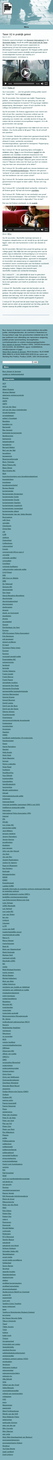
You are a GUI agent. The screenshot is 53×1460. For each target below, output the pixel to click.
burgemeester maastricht (12, 505)
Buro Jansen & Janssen (11, 344)
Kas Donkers (7, 868)
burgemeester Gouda (10, 500)
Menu (26, 27)
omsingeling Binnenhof (11, 1062)
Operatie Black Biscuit (10, 1086)
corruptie (5, 555)
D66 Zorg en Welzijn (10, 578)
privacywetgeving (9, 1158)
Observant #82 (8, 1051)
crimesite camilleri (9, 558)
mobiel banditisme (9, 999)
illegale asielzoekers (10, 790)
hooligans (6, 770)
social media (7, 1257)
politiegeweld (7, 1147)
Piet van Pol (7, 1124)
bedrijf (36, 152)
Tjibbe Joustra (8, 1327)
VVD (4, 1399)
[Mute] (42, 83)
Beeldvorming (7, 436)
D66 (4, 575)
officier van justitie (9, 1054)
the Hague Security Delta (12, 1318)
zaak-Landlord (8, 1452)
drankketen (6, 616)
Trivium (5, 1338)
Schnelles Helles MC (10, 1251)
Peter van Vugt (8, 1121)
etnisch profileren (9, 642)
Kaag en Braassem (9, 866)
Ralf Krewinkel (8, 1173)
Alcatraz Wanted (8, 392)
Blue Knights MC (8, 471)
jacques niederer (9, 834)
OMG (4, 1060)
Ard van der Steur (9, 407)
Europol (5, 651)
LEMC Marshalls (8, 906)
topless (5, 1332)
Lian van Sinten (8, 914)
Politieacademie (8, 1141)
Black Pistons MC (9, 465)
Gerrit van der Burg (10, 706)
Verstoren (6, 1364)
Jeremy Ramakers (9, 837)
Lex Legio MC (7, 911)
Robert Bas (6, 1213)
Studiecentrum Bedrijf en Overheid (15, 1292)
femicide (5, 668)
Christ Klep (6, 529)
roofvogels (6, 1231)
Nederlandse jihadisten (11, 1028)
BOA (4, 474)
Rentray (5, 1187)
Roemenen (6, 1222)
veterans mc (7, 1376)
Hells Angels (7, 752)
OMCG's (5, 1057)
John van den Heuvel (10, 851)
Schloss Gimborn (9, 1248)
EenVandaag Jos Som (11, 627)
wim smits (6, 1434)
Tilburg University (9, 1321)
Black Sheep (7, 468)
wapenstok (6, 1408)
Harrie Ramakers (9, 747)
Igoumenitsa (7, 787)
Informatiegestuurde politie (12, 796)
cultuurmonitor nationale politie (14, 569)
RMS (4, 1208)
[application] (25, 73)
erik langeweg (7, 639)
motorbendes (7, 1007)
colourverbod (7, 546)
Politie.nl (11, 88)
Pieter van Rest (8, 1129)
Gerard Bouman (8, 700)
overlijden (35, 190)
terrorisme (6, 1315)
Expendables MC (9, 659)
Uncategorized (8, 1341)
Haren (4, 744)
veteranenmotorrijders (11, 1373)
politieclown (6, 1144)
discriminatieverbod (10, 601)
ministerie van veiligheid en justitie (15, 990)
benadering (6, 445)
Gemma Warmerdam (10, 694)
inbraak (5, 793)
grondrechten (7, 726)
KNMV (4, 880)
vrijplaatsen (6, 1396)
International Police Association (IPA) (16, 813)
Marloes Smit (7, 955)
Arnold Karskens (8, 413)
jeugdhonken (7, 842)
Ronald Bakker (8, 1228)
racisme (5, 1167)
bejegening (6, 439)
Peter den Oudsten (9, 1115)
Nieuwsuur (6, 1033)
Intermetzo (6, 810)
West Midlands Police (10, 1417)
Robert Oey (6, 1216)
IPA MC (5, 822)
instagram (6, 799)
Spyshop (5, 1269)
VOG (4, 1382)
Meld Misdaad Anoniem (11, 970)
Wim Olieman (7, 1431)
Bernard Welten (8, 447)
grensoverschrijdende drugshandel (16, 720)
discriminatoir (7, 604)
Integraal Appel (8, 802)
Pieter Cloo (6, 1126)
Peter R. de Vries (9, 1118)
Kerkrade (6, 871)
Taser (16, 152)
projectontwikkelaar (10, 1161)
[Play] (5, 83)
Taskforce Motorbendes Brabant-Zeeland (18, 1312)
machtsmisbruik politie (11, 935)
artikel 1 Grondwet (9, 418)
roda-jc (5, 1219)
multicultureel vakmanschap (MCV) (16, 1022)
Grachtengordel (8, 715)
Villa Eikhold (7, 1379)
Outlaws (5, 1094)
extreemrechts (8, 662)
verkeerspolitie (8, 1356)
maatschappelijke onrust (11, 932)
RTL (9, 234)
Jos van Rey (7, 857)
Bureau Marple (8, 488)
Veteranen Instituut (9, 1367)
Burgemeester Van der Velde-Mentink (17, 514)
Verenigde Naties (9, 42)
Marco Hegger (8, 940)
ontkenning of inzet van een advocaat (17, 157)
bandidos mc (7, 424)
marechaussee (8, 943)
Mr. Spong (6, 1019)
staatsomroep (7, 1277)
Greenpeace (7, 717)
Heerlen (5, 749)
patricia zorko (7, 1100)
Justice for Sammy (9, 863)
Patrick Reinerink (9, 1106)
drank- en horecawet (10, 613)
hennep (5, 761)
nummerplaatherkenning (12, 1045)
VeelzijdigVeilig (8, 1347)
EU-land (5, 645)
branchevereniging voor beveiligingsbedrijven (20, 476)
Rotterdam (6, 1234)
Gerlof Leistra (7, 703)
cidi (3, 532)
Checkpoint (6, 526)
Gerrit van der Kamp (10, 709)
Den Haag (6, 593)
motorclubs (6, 1010)
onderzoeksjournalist (10, 1068)
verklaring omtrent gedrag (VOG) (15, 1359)
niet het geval (25, 94)
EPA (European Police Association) (15, 633)
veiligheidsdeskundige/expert (13, 1353)
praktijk (34, 203)
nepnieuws (6, 1031)
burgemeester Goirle (10, 497)
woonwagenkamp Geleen (12, 1443)
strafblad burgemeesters (12, 1283)
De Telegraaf (7, 584)
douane (5, 610)
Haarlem (5, 732)
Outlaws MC (7, 1097)
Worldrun (6, 1446)
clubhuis (5, 537)
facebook (6, 665)
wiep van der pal (8, 1425)
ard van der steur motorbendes (14, 410)
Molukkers (6, 1002)
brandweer (6, 482)
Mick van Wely (8, 981)
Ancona (5, 398)
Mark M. (5, 946)
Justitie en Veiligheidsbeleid (13, 374)
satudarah (6, 1243)
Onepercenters (8, 1071)
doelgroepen (7, 607)
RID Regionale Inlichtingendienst (15, 1196)
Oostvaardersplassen (10, 1080)
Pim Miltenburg (8, 1132)
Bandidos (6, 421)
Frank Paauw (7, 680)
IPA (3, 819)
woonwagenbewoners (10, 1440)
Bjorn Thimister (8, 462)
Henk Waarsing (8, 758)
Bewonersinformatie (10, 459)
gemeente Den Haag (10, 685)
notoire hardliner (8, 1042)
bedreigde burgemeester (12, 433)
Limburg (5, 920)
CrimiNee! (6, 564)
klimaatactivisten (8, 874)
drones (5, 619)
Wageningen (7, 1405)
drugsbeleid (7, 622)
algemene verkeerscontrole (13, 395)
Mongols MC (7, 1004)
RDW (4, 1176)
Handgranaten (8, 741)
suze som (6, 1301)
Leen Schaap (7, 903)
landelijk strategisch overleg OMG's (16, 894)
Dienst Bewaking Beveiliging (13, 596)
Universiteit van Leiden (11, 1344)
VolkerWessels (8, 1388)
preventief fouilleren (10, 1155)
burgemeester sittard (10, 511)
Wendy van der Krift (10, 1414)
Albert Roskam (8, 389)
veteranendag (7, 1370)
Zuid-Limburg (7, 1454)
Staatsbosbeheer (9, 1275)
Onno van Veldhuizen (10, 1077)
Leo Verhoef (7, 909)
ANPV (4, 404)
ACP (4, 383)
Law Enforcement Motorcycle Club (15, 900)
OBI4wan (6, 1048)
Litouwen (5, 923)
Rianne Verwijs (8, 1193)
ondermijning (7, 1065)
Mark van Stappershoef (11, 949)
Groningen (6, 729)
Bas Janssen (7, 430)
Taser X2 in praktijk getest (16, 34)
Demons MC (7, 587)
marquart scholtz (9, 958)
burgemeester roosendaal (12, 508)
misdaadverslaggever (10, 993)
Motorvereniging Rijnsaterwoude (15, 1016)
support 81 (6, 1295)
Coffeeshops (7, 543)
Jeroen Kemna (8, 839)
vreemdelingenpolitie (10, 1391)
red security (7, 1184)
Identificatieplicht (8, 784)
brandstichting (7, 479)
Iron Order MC (8, 825)
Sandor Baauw (8, 1240)
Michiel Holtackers (9, 978)
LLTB (4, 926)
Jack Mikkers (7, 831)
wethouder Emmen (9, 1423)
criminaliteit (6, 561)
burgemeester (7, 491)
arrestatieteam (8, 415)
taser (4, 1309)
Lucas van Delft (8, 929)
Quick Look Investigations (12, 1164)
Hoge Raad (6, 767)
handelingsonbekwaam (20, 171)
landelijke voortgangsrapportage (15, 897)
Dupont (5, 625)
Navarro (5, 1025)
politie (4, 1138)
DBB (4, 581)
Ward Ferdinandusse (10, 1411)
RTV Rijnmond (8, 1237)
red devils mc (7, 1182)
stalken (5, 1280)
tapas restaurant (8, 1306)
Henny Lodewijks (9, 764)
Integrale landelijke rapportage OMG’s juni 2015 (21, 805)
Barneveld (6, 427)
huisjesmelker (7, 778)
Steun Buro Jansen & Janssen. (14, 352)
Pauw (4, 1109)
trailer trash (6, 1335)
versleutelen (7, 1362)
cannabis (5, 523)
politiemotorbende (9, 1150)
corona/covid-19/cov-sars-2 (13, 552)
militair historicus (8, 984)
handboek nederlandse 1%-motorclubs (17, 738)
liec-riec (5, 917)
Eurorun (5, 654)
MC (3, 964)
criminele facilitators (10, 566)
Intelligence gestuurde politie (13, 807)
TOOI (4, 1330)
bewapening (7, 456)
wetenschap (7, 1420)
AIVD (4, 386)
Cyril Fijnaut (7, 572)
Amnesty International (35, 40)
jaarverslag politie (9, 828)
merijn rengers (8, 972)
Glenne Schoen (8, 712)
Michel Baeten (8, 975)
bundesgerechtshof (10, 485)
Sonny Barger (7, 1266)
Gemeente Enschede (10, 688)
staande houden (8, 1272)
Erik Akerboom (8, 636)
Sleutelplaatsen (8, 1254)
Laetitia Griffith (8, 886)
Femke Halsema (8, 671)
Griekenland (7, 723)
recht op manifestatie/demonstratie (16, 1179)
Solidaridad (6, 1263)
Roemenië (6, 1225)
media (4, 967)
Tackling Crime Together (11, 1304)
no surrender (7, 1036)
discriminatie (7, 598)
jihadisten (6, 845)
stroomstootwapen (9, 1289)
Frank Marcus (7, 677)
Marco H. (6, 938)
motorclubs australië (10, 1013)
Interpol (5, 816)
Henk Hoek (6, 755)
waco (4, 1402)
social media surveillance (12, 1260)
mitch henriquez (8, 996)
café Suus (6, 520)
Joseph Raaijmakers (10, 860)
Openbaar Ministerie (10, 1083)
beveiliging (6, 453)
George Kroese (8, 697)
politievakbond (8, 1153)
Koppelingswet (8, 883)
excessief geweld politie (11, 656)
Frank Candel (7, 674)
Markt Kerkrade (8, 952)
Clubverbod (6, 540)
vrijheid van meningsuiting (12, 1394)
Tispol (4, 1324)
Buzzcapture (7, 517)
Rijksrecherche (8, 1202)
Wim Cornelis (7, 1428)
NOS (4, 1039)
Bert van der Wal (8, 450)
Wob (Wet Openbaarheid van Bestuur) (17, 1437)
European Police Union (11, 648)
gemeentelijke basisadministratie (15, 691)
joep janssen (7, 848)
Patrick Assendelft (9, 1103)
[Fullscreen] (46, 83)
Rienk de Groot (8, 1199)
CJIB (4, 534)
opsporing (6, 1089)
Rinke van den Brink (10, 1205)
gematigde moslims (10, 683)
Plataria (5, 1135)
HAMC (5, 735)
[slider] (24, 83)
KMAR (4, 877)
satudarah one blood (10, 1245)
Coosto (5, 549)
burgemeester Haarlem (11, 503)
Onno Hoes (6, 1074)
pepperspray (7, 1112)
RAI (3, 1170)
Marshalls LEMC (8, 961)
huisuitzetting (7, 781)
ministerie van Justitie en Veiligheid (16, 987)
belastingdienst (8, 442)
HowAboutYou (7, 773)
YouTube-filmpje (8, 1449)
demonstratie (7, 590)
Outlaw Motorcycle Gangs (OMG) (15, 1092)
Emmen (5, 630)
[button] (26, 73)
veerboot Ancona (9, 1350)
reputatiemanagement (11, 1190)
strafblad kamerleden (10, 1286)
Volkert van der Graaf (10, 1385)
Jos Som (5, 854)
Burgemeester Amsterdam (12, 494)
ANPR (4, 401)
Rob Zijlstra (6, 1211)
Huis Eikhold (7, 775)
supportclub (7, 1298)
